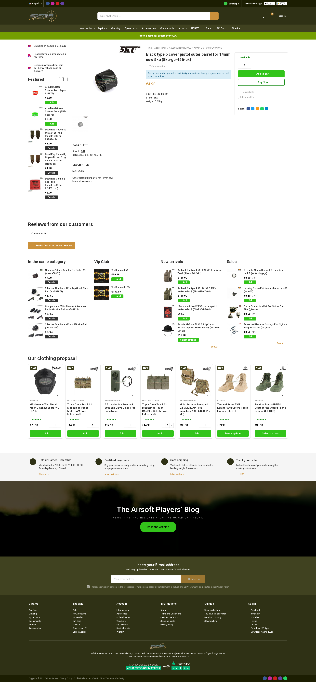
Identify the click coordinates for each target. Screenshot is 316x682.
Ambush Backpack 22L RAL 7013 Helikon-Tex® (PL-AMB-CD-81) (200, 272)
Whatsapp (234, 3)
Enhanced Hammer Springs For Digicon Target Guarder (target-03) (265, 326)
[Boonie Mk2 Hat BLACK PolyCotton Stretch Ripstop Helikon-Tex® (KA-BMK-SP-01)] (167, 330)
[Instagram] (52, 3)
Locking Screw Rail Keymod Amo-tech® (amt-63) (265, 290)
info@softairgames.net (215, 653)
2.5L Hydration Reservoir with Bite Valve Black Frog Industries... (120, 408)
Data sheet (80, 145)
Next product (285, 47)
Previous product (277, 47)
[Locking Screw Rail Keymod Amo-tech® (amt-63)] (234, 294)
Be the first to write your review (53, 245)
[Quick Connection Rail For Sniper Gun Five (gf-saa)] (234, 312)
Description (80, 164)
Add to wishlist (247, 97)
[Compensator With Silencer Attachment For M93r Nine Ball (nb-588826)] (35, 312)
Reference (78, 155)
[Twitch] (62, 3)
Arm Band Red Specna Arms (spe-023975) (55, 90)
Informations (112, 474)
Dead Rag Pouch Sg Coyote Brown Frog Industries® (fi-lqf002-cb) (55, 159)
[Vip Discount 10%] (101, 293)
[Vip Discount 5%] (101, 276)
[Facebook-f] (48, 3)
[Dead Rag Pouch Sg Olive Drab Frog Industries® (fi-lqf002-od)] (35, 135)
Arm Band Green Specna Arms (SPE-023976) (55, 111)
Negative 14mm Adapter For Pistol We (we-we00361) (65, 272)
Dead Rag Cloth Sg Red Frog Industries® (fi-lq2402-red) (55, 183)
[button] (61, 79)
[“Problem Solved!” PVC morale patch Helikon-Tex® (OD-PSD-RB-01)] (167, 312)
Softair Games (51, 678)
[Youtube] (57, 3)
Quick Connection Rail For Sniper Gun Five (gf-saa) (264, 308)
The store (44, 474)
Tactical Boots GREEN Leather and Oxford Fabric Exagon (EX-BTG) (270, 408)
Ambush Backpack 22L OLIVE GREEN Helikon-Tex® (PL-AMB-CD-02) (197, 290)
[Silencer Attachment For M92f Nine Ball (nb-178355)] (35, 330)
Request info (247, 92)
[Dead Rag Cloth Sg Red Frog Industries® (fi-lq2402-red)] (35, 184)
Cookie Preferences (83, 678)
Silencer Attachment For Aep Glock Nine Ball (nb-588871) (66, 290)
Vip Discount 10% (120, 287)
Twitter (252, 108)
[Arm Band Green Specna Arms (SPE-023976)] (35, 114)
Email (257, 108)
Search (214, 16)
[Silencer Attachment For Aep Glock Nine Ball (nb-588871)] (35, 294)
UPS (242, 474)
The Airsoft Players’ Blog (158, 509)
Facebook (248, 108)
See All (214, 346)
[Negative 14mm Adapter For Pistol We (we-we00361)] (35, 276)
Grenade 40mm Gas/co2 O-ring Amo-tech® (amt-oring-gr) (264, 272)
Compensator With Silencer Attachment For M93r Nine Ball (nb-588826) (66, 308)
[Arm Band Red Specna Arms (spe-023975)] (35, 92)
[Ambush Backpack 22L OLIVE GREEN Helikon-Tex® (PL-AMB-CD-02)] (167, 294)
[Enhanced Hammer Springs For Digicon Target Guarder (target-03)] (234, 330)
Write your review (157, 66)
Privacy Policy (222, 587)
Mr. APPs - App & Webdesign (112, 678)
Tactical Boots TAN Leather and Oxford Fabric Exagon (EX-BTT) (233, 408)
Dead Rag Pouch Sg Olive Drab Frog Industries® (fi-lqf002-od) (55, 134)
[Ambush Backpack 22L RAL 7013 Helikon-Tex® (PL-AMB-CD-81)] (167, 276)
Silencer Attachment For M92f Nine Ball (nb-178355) (66, 326)
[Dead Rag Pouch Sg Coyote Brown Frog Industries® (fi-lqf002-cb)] (35, 160)
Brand (75, 151)
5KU (156, 97)
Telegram (266, 108)
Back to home (281, 47)
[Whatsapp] (285, 678)
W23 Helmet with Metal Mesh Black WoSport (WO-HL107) (45, 408)
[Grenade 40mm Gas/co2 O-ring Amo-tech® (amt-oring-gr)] (234, 276)
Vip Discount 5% (120, 270)
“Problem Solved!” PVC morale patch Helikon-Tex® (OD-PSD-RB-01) (197, 308)
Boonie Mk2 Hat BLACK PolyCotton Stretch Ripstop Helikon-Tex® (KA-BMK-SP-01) (199, 327)
